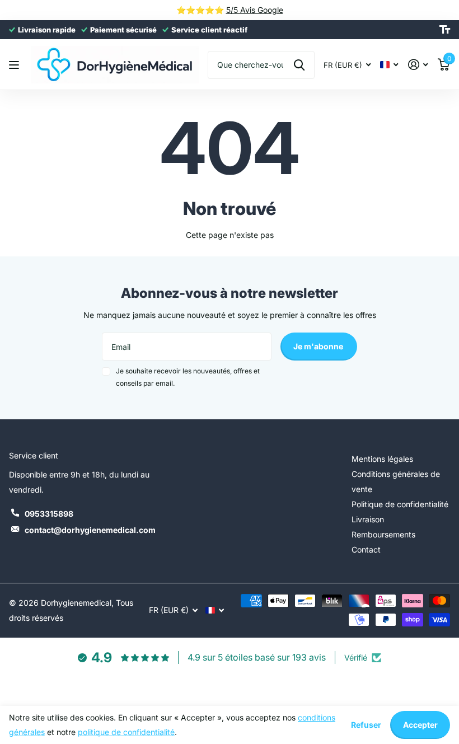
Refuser (366, 724)
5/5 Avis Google (254, 10)
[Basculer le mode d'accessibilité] (444, 29)
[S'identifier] (418, 64)
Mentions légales (382, 459)
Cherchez (299, 65)
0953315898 (49, 513)
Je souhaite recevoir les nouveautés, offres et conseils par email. (188, 377)
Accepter (420, 724)
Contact (366, 549)
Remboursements (383, 534)
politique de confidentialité (126, 732)
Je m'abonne (319, 346)
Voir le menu (15, 64)
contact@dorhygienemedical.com (90, 530)
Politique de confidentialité (400, 504)
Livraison (368, 519)
